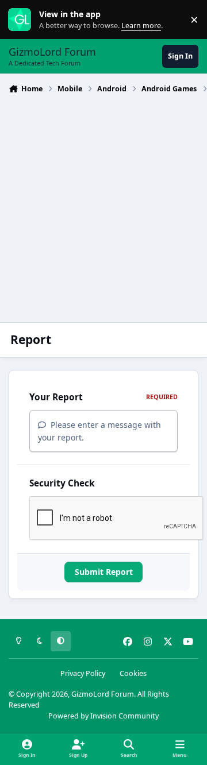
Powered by (103, 716)
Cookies (133, 673)
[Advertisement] (103, 206)
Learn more (22, 19)
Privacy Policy (82, 673)
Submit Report (104, 571)
